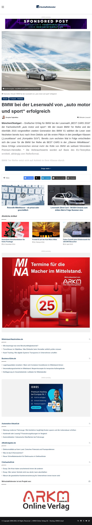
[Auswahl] (3, 7)
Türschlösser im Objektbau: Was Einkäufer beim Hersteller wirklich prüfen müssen (32, 349)
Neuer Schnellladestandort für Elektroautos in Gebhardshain (24, 456)
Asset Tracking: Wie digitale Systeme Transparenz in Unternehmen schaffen (30, 353)
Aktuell (13, 94)
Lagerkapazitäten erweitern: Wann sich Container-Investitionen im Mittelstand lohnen (33, 365)
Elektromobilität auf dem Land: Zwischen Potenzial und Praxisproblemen (28, 449)
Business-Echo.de (9, 358)
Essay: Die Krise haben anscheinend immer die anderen (23, 468)
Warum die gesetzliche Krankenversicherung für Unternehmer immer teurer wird (31, 475)
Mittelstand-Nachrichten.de (12, 339)
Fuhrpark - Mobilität (16, 99)
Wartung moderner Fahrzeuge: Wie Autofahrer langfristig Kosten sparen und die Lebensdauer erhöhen (39, 430)
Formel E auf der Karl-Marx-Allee (44, 239)
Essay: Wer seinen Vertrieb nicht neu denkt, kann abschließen (25, 472)
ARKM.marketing (46, 17)
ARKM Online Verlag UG (40, 521)
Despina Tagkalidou (12, 117)
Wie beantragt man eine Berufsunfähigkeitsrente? (20, 346)
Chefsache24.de (8, 462)
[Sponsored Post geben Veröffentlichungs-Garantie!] (46, 24)
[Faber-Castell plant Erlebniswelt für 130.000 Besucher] (76, 229)
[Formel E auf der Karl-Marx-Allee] (46, 229)
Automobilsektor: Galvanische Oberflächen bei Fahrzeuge (23, 437)
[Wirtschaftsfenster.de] (46, 7)
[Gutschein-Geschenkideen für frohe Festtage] (15, 229)
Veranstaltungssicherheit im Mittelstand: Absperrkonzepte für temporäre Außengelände (34, 368)
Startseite (6, 94)
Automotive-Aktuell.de (10, 424)
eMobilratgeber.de (9, 443)
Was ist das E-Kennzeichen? (13, 453)
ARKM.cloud (59, 521)
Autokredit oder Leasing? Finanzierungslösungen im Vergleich (25, 433)
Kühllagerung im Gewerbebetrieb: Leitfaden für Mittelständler (24, 372)
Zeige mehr (45, 168)
